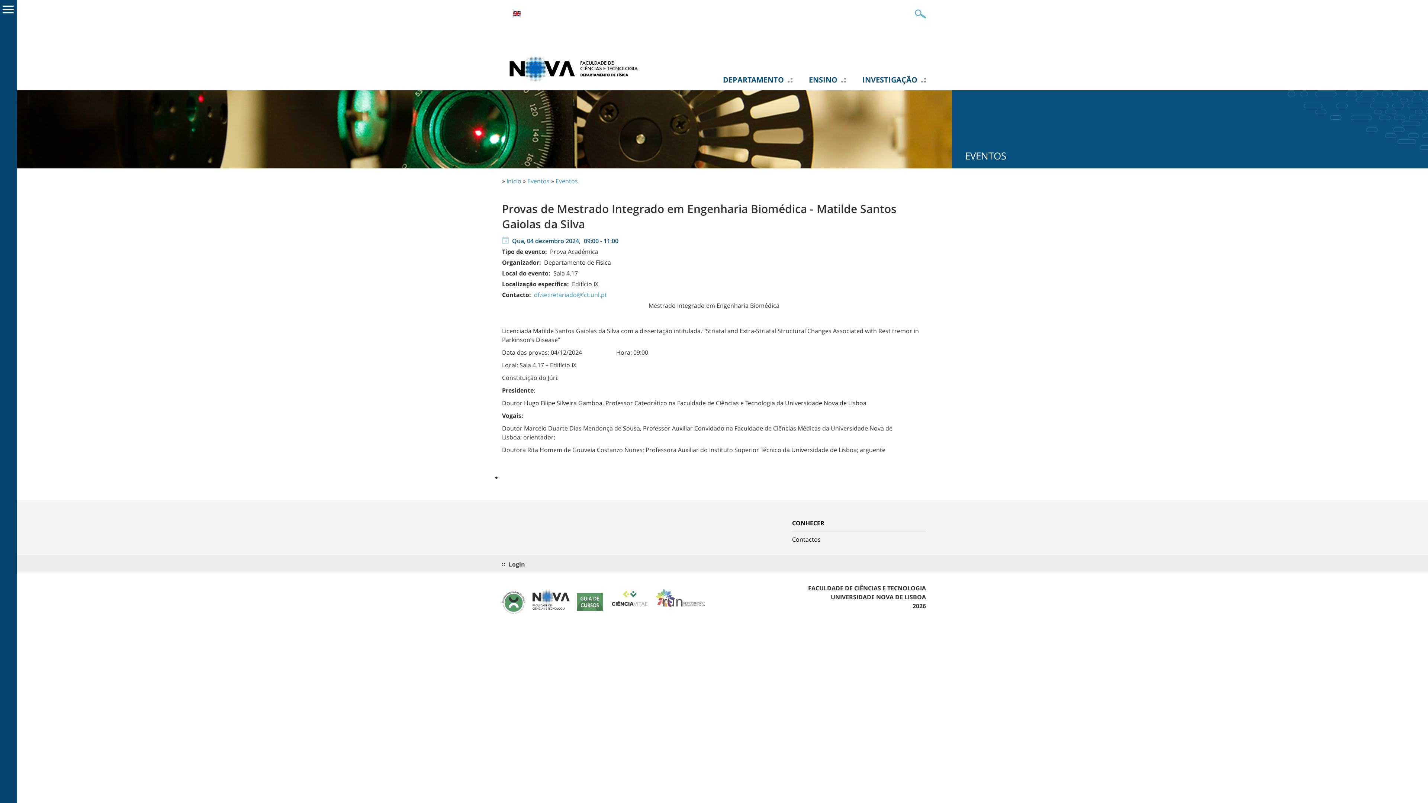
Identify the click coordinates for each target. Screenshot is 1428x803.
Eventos (538, 181)
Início (513, 181)
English (517, 13)
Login (517, 564)
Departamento (753, 79)
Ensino (823, 79)
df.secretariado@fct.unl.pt (570, 295)
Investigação (889, 79)
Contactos (806, 539)
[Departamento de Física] (576, 68)
